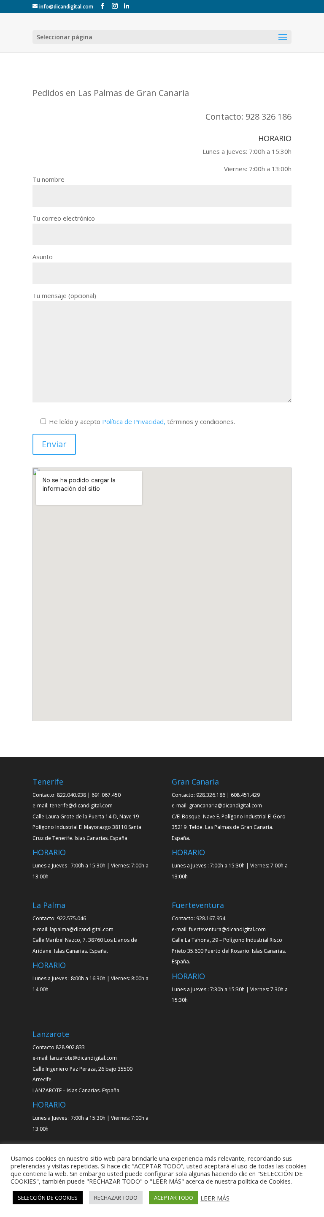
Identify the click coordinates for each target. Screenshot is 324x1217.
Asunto (42, 256)
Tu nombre (48, 179)
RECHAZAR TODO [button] (116, 1197)
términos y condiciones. (142, 421)
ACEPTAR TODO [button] (173, 1197)
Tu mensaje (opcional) (64, 295)
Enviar (54, 444)
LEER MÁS (215, 1198)
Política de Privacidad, (133, 421)
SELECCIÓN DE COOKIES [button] (48, 1197)
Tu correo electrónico (63, 218)
